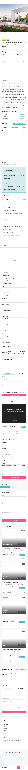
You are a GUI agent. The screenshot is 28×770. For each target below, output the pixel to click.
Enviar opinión (14, 520)
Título (3, 501)
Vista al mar (5, 245)
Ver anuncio (13, 675)
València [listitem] (5, 726)
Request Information (14, 477)
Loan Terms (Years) (6, 310)
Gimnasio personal (7, 229)
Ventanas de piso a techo (8, 242)
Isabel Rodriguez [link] (9, 558)
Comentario (5, 510)
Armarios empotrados (8, 216)
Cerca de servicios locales (9, 223)
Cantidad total (5, 292)
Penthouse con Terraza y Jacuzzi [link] (11, 548)
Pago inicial (4, 298)
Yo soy (3, 460)
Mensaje (4, 463)
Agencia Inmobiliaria (20, 745)
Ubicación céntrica (7, 238)
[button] (14, 18)
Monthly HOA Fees (6, 327)
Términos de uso (22, 392)
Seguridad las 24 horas (8, 232)
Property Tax (5, 316)
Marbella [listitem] (5, 728)
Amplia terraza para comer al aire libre (11, 210)
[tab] (14, 347)
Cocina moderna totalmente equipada (11, 226)
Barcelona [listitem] (6, 724)
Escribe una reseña (5, 487)
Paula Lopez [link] (8, 661)
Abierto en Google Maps (20, 123)
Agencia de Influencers (11, 745)
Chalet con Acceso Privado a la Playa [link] (12, 616)
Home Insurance (5, 322)
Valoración (4, 507)
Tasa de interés (5, 304)
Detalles (22, 554)
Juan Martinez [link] (8, 592)
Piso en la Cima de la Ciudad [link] (10, 582)
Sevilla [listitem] (5, 730)
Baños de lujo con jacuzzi (8, 219)
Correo (3, 495)
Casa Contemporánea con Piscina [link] (12, 649)
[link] (14, 538)
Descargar (22, 114)
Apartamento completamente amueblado (12, 213)
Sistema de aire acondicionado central (11, 235)
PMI (2, 333)
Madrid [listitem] (5, 732)
